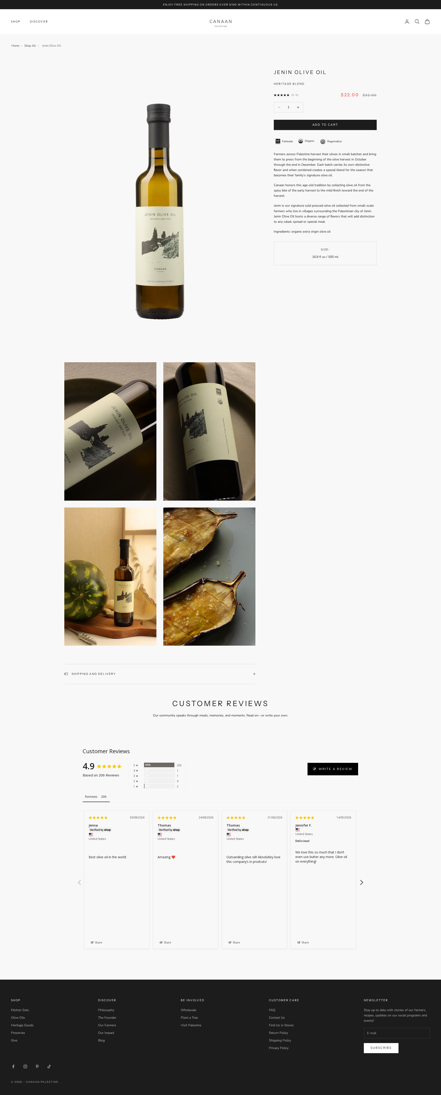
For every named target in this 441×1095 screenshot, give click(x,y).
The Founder (107, 1017)
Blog (101, 1040)
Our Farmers (107, 1025)
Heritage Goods (22, 1025)
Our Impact (106, 1033)
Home (15, 46)
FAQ (272, 1010)
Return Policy (278, 1033)
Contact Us (277, 1017)
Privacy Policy (278, 1048)
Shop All (30, 46)
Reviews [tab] (91, 796)
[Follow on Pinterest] (37, 1066)
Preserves (18, 1033)
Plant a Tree (189, 1017)
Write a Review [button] (336, 769)
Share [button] (98, 942)
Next (361, 880)
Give (14, 1040)
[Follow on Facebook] (13, 1066)
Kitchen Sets (20, 1010)
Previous (79, 880)
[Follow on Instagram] (25, 1066)
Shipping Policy (280, 1040)
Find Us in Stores (281, 1025)
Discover (39, 21)
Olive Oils (18, 1017)
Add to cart (325, 125)
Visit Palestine (191, 1025)
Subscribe (381, 1048)
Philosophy (106, 1010)
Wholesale (188, 1010)
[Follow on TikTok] (49, 1066)
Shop (16, 21)
